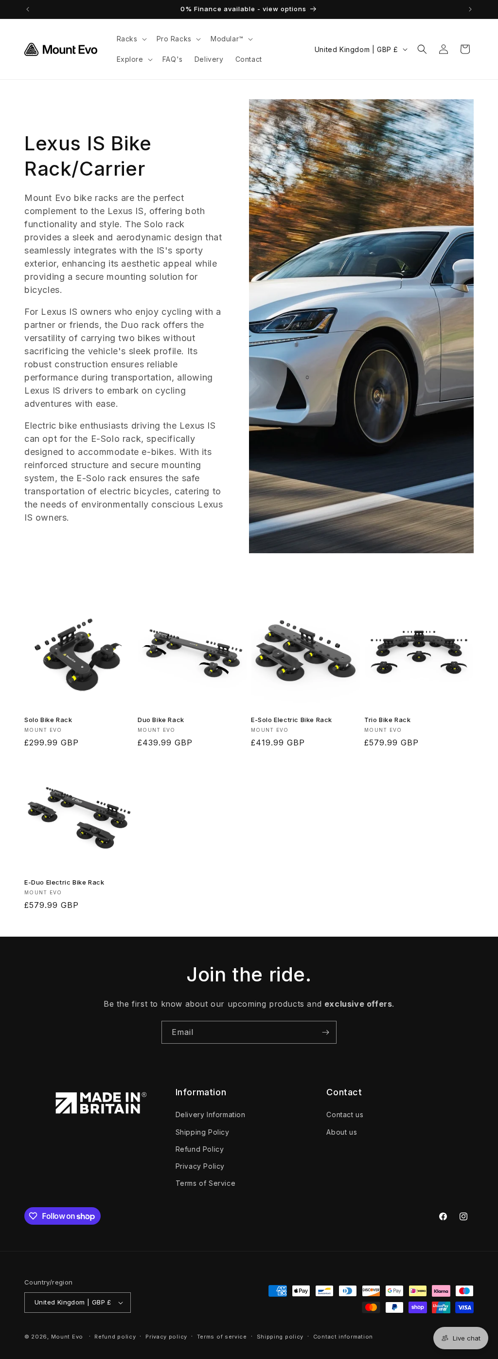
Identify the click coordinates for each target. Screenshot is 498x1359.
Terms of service (222, 1336)
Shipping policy (280, 1336)
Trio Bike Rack (387, 720)
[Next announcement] (470, 9)
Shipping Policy (203, 1132)
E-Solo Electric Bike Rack (291, 720)
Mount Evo (67, 1336)
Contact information (343, 1336)
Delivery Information (211, 1114)
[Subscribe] (325, 1032)
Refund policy (115, 1336)
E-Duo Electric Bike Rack (64, 882)
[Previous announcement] (27, 9)
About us (341, 1132)
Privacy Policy (200, 1166)
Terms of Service (206, 1183)
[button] (131, 39)
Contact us (344, 1114)
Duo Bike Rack (161, 720)
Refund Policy (200, 1149)
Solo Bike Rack (48, 720)
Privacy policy (166, 1336)
